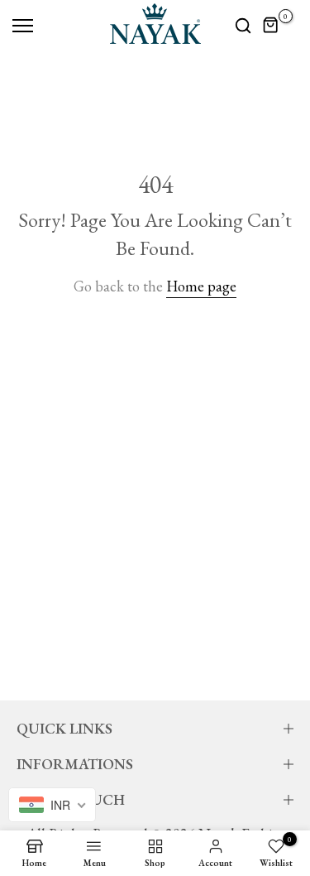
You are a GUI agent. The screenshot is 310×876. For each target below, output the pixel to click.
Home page (201, 286)
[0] (271, 26)
